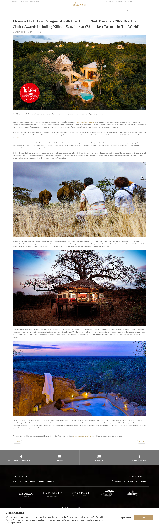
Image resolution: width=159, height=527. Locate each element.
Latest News (20, 32)
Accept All (144, 517)
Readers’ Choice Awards (85, 122)
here (18, 137)
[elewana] (79, 5)
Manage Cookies (124, 517)
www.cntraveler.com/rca (82, 436)
